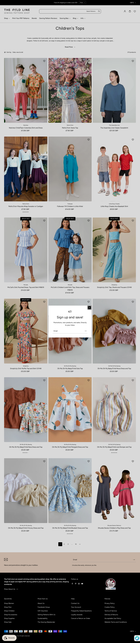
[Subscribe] (85, 331)
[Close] (89, 307)
